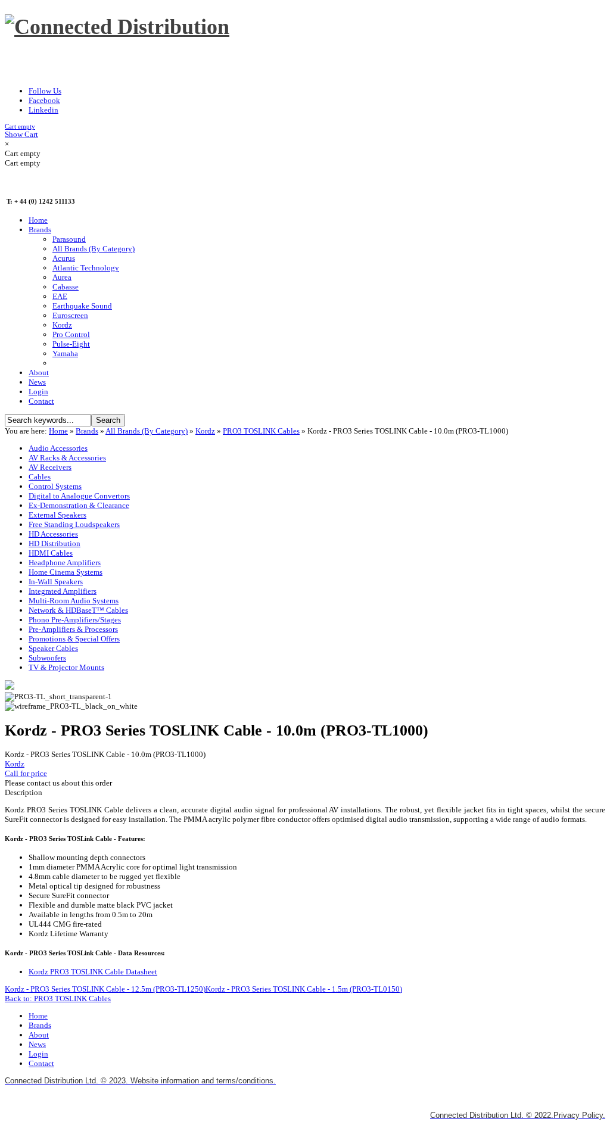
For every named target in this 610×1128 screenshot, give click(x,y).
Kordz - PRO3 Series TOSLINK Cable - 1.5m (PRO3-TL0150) (304, 988)
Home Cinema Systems (65, 572)
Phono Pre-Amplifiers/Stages (75, 619)
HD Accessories (53, 533)
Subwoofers (47, 657)
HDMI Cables (51, 553)
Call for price (26, 773)
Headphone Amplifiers (65, 562)
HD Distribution (54, 543)
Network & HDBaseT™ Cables (78, 610)
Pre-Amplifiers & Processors (73, 629)
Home (58, 430)
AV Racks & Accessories (67, 457)
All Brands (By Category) (146, 430)
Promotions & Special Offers (74, 638)
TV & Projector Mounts (66, 667)
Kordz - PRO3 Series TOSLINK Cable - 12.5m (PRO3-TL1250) (105, 988)
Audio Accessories (58, 448)
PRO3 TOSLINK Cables (261, 430)
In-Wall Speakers (56, 581)
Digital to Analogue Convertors (79, 495)
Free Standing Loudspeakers (74, 524)
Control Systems (55, 486)
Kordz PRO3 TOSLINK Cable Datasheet (93, 971)
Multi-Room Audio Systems (74, 600)
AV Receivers (50, 467)
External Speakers (57, 514)
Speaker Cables (53, 648)
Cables (40, 476)
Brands (87, 430)
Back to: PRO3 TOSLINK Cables (58, 998)
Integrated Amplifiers (63, 591)
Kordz (205, 430)
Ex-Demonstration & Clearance (79, 505)
